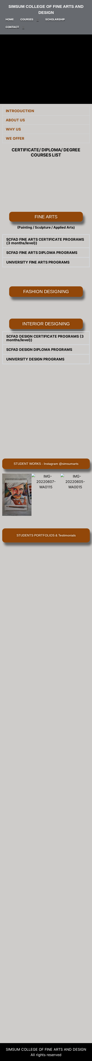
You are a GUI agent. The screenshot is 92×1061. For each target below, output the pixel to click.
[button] (46, 110)
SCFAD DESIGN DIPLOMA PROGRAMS (39, 349)
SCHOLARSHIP (55, 19)
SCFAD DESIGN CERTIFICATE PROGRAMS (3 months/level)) (45, 338)
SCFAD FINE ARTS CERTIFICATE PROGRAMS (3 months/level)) (45, 241)
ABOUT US (15, 120)
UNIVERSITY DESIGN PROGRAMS (35, 359)
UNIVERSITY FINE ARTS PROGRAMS (37, 262)
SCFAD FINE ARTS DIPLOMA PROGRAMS (41, 252)
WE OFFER (15, 138)
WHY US (13, 129)
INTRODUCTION (20, 111)
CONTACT (12, 27)
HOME (10, 19)
